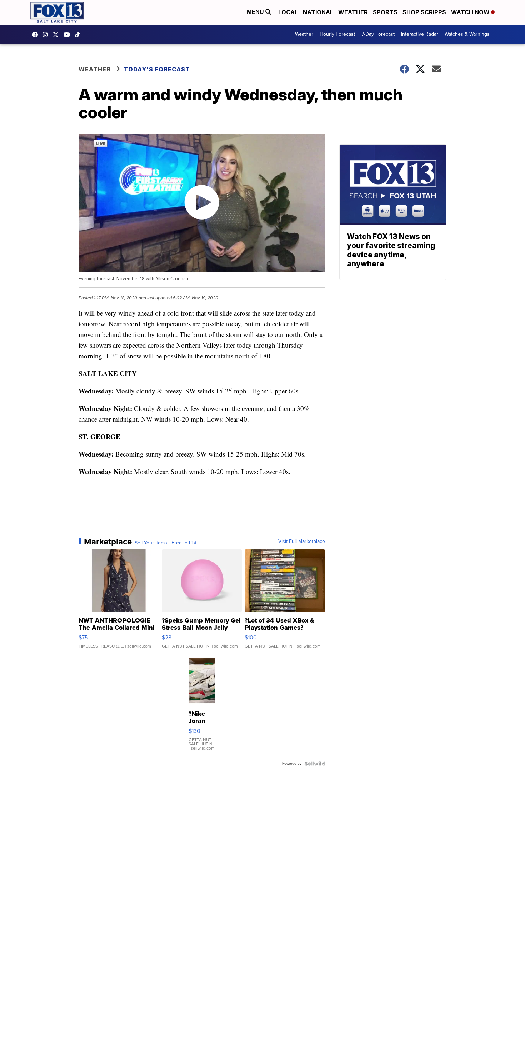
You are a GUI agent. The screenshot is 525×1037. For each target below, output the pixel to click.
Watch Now (471, 12)
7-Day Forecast (378, 34)
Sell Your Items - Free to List (165, 542)
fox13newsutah (36, 34)
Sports (385, 12)
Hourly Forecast (337, 34)
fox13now (47, 34)
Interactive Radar (419, 34)
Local (288, 12)
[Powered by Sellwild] (314, 763)
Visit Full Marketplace (301, 541)
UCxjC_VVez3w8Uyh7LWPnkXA (69, 34)
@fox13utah (79, 34)
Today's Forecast (157, 69)
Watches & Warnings (467, 34)
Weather (353, 12)
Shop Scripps (424, 12)
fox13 (57, 34)
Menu (256, 12)
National (318, 12)
